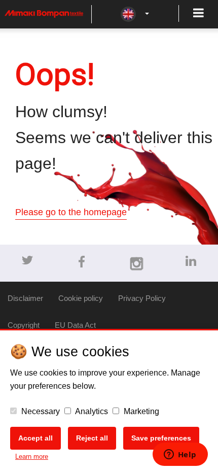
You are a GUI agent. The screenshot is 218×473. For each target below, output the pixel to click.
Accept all (35, 438)
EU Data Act (75, 325)
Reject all (92, 438)
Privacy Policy (142, 298)
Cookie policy (80, 298)
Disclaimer (25, 298)
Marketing (140, 411)
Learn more (31, 456)
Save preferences (161, 438)
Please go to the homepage (71, 212)
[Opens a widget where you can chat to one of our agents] (180, 455)
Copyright (24, 325)
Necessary (39, 411)
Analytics (91, 411)
